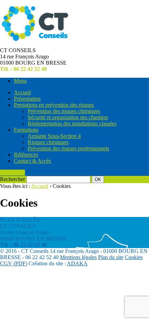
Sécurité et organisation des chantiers (68, 117)
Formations (26, 130)
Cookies (134, 257)
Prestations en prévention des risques (54, 105)
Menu (20, 81)
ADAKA (77, 263)
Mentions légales (78, 257)
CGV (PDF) (13, 263)
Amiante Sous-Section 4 (54, 136)
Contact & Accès (32, 161)
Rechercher (12, 173)
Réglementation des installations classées (72, 123)
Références (26, 155)
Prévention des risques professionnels (68, 148)
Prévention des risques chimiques (64, 111)
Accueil (22, 92)
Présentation (27, 99)
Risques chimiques (48, 142)
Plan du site (110, 257)
